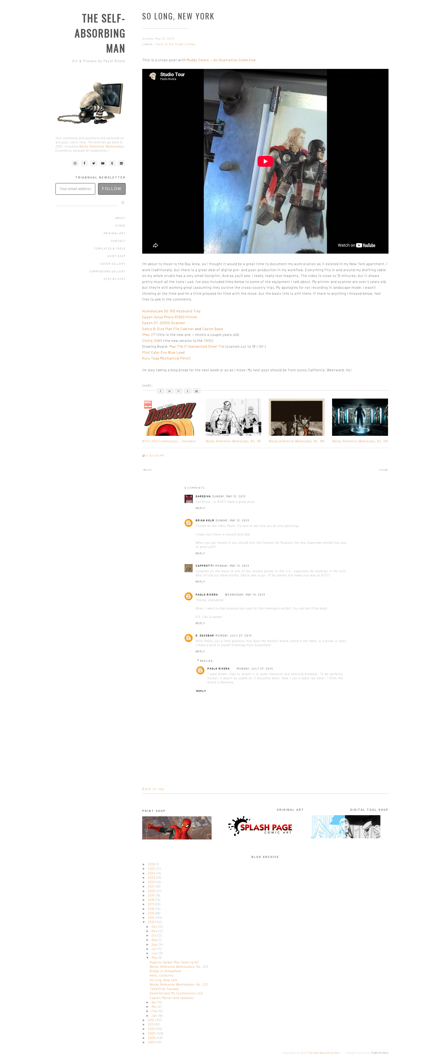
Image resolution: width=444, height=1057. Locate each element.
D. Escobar (205, 635)
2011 (151, 1024)
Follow (112, 189)
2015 (151, 913)
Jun (154, 953)
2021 (151, 886)
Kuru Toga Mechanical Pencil (166, 358)
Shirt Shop (117, 256)
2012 (151, 1020)
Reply (200, 508)
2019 (151, 895)
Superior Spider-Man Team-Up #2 (174, 962)
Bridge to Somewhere (165, 971)
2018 (151, 900)
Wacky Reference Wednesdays (101, 146)
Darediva (203, 496)
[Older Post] (383, 470)
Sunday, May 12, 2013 (229, 496)
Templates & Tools (110, 248)
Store (121, 225)
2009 (152, 1033)
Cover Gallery (113, 263)
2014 (151, 917)
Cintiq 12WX (152, 340)
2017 (151, 904)
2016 (151, 909)
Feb (154, 1011)
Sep (154, 940)
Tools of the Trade (170, 44)
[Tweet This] (169, 390)
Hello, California (161, 975)
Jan (154, 1015)
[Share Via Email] (196, 390)
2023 (152, 877)
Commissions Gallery (107, 271)
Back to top (153, 789)
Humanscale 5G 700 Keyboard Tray (171, 311)
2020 (152, 891)
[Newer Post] (147, 470)
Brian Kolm (205, 520)
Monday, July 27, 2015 (234, 635)
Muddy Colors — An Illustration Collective (221, 60)
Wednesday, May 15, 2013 (245, 594)
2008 (152, 1038)
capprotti (205, 565)
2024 (152, 873)
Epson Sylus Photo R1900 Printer (169, 317)
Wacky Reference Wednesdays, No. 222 (179, 984)
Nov (154, 931)
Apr (154, 1002)
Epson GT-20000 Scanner (163, 323)
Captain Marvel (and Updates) (171, 998)
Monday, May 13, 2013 (232, 565)
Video (191, 44)
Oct (154, 935)
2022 (152, 882)
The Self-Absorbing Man (100, 32)
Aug (154, 944)
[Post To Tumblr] (187, 390)
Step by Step (115, 278)
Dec (154, 926)
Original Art (115, 233)
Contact (118, 240)
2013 (151, 922)
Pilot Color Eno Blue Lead (163, 352)
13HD (208, 340)
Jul (154, 949)
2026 (152, 864)
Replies (206, 660)
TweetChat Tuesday (164, 989)
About (120, 217)
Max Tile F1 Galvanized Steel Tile (197, 346)
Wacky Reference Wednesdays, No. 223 (179, 966)
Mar (154, 1006)
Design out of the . (368, 1052)
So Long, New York (163, 980)
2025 (152, 868)
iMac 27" (149, 334)
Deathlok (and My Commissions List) (176, 993)
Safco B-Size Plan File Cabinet (168, 329)
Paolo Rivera (207, 594)
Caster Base (212, 329)
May (154, 957)
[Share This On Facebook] (160, 390)
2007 (152, 1042)
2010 (151, 1029)
